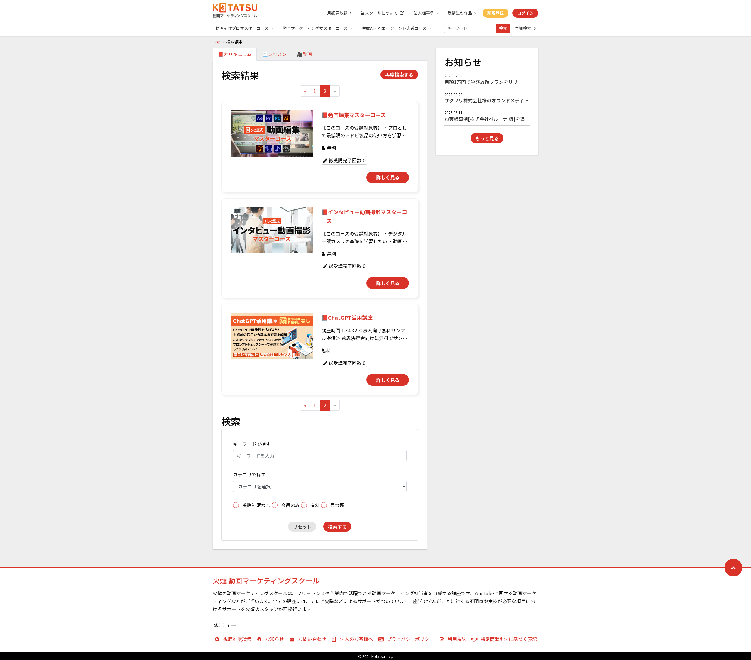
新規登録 (495, 13)
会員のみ (290, 505)
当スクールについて (379, 13)
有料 (315, 505)
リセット (302, 526)
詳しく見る (388, 177)
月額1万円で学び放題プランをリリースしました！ (497, 81)
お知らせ (274, 638)
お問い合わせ (312, 638)
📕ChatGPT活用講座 (347, 317)
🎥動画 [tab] (304, 53)
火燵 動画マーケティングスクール (266, 580)
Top (217, 42)
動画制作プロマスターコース (242, 28)
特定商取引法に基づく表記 (509, 638)
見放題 (337, 505)
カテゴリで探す (249, 474)
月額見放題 (337, 13)
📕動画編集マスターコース (354, 115)
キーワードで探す (251, 443)
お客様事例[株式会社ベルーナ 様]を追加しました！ (498, 118)
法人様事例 (424, 13)
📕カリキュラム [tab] (235, 53)
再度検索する (399, 74)
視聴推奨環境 (237, 638)
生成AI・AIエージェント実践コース (394, 28)
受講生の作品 (459, 13)
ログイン (525, 13)
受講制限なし (256, 505)
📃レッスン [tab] (274, 53)
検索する (337, 526)
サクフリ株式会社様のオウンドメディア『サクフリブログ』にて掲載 (517, 100)
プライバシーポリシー (410, 638)
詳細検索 (523, 28)
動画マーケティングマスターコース (316, 28)
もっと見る (487, 138)
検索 (503, 28)
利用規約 (457, 638)
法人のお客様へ (356, 638)
